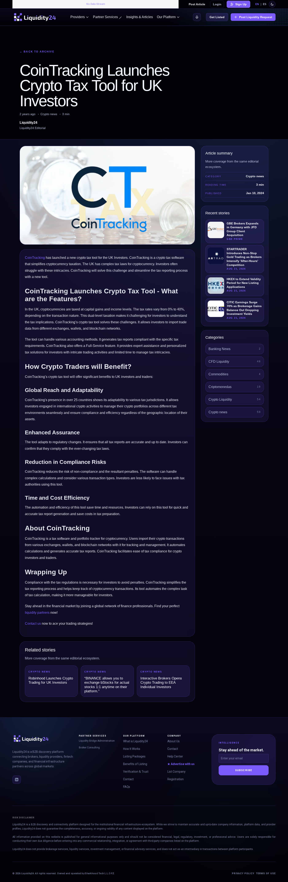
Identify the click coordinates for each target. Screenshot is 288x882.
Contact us (33, 623)
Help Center (175, 756)
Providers (77, 17)
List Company (176, 771)
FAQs (126, 786)
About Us (173, 741)
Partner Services (105, 17)
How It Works (131, 748)
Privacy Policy (243, 873)
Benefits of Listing (135, 764)
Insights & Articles (139, 17)
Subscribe (243, 770)
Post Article (197, 4)
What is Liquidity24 (135, 741)
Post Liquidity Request (255, 17)
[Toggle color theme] (272, 4)
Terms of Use (266, 873)
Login (217, 4)
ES (264, 4)
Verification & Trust (135, 771)
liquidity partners (37, 612)
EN (257, 4)
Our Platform (166, 17)
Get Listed (217, 17)
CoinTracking (35, 257)
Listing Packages (134, 756)
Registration (175, 779)
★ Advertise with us (181, 764)
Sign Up (241, 4)
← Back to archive (37, 51)
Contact (128, 779)
